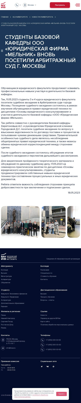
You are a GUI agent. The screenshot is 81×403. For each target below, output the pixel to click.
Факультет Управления (10, 297)
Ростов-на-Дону (7, 325)
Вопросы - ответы (47, 300)
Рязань (3, 328)
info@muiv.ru (10, 348)
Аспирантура (6, 279)
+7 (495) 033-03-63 (53, 340)
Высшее (4, 273)
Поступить (60, 5)
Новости (43, 315)
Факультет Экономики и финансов (14, 294)
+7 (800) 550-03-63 (53, 349)
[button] (18, 5)
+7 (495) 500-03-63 (53, 345)
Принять (61, 394)
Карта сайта (45, 321)
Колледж (4, 270)
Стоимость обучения (48, 276)
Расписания (44, 270)
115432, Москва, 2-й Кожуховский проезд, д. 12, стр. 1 (15, 341)
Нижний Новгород (8, 318)
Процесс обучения (47, 297)
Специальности (46, 273)
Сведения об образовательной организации (63, 259)
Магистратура (6, 276)
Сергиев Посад (7, 321)
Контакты (44, 279)
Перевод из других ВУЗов (50, 318)
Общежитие (5, 283)
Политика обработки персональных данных (57, 325)
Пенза (3, 315)
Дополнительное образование (12, 303)
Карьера (4, 306)
